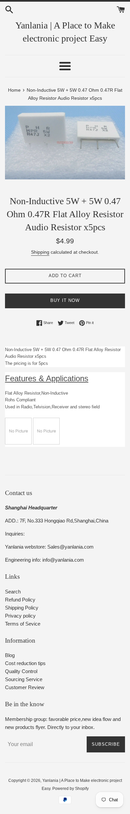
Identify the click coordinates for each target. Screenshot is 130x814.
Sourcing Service (23, 679)
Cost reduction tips (25, 663)
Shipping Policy (21, 607)
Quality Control (21, 671)
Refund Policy (20, 599)
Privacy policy (20, 616)
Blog (10, 655)
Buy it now (65, 300)
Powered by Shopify (70, 788)
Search (13, 591)
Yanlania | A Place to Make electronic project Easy (65, 32)
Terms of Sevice (22, 624)
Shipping (40, 252)
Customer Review (24, 687)
